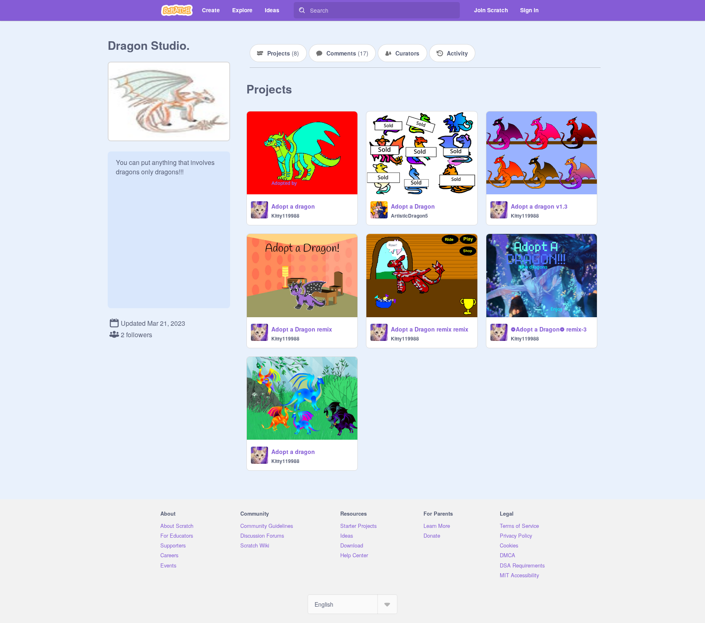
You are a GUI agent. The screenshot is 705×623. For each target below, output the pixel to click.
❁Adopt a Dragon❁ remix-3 (549, 329)
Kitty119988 (285, 215)
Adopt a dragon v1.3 (539, 206)
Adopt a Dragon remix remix (429, 329)
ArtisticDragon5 (409, 215)
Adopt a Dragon (413, 206)
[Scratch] (176, 10)
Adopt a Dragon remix (301, 329)
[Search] (302, 10)
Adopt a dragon (293, 206)
